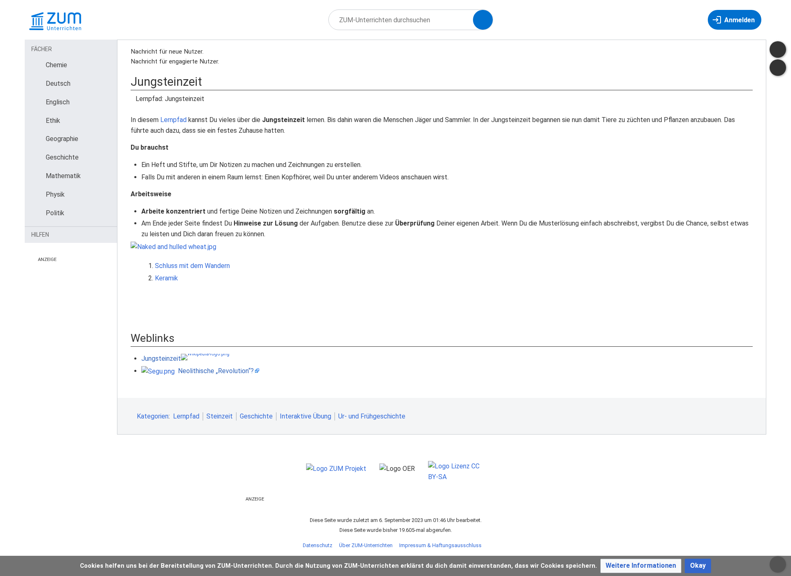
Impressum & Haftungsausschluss (440, 545)
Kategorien (152, 416)
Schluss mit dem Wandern (192, 266)
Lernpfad (173, 120)
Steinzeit (219, 416)
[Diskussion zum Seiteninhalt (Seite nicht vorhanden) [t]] (778, 49)
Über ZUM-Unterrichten (366, 545)
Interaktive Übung (305, 416)
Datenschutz (317, 545)
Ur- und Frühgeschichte (371, 416)
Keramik (166, 278)
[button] (640, 566)
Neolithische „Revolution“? (216, 371)
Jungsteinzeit (161, 358)
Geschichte (256, 416)
